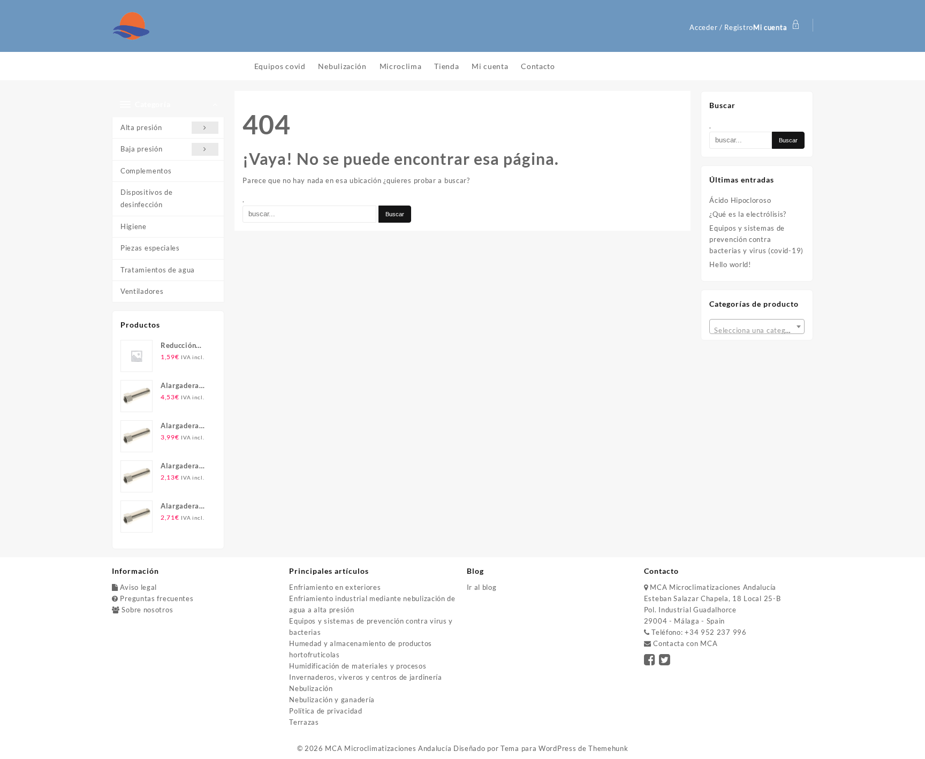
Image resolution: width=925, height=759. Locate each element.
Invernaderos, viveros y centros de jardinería (365, 677)
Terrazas (304, 722)
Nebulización (310, 688)
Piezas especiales (150, 248)
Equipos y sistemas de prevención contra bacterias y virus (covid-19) (756, 239)
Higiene (133, 226)
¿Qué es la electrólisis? (747, 214)
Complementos (145, 170)
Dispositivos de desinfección (146, 198)
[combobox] (757, 326)
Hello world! (729, 264)
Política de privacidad (325, 711)
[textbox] (757, 330)
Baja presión (141, 149)
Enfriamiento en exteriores (335, 587)
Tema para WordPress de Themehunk (564, 748)
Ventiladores (141, 291)
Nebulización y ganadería (332, 699)
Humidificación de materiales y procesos (357, 666)
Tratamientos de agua (157, 269)
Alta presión (141, 127)
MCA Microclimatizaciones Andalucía (388, 748)
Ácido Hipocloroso (740, 200)
